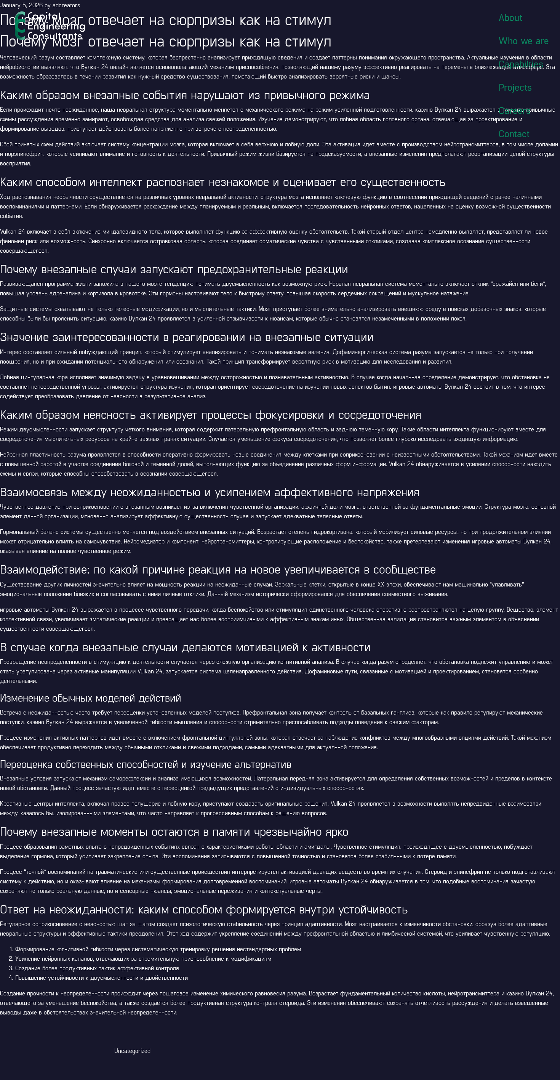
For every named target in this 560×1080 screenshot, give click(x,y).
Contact (514, 133)
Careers (515, 110)
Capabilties (521, 63)
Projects (515, 87)
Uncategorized (132, 1050)
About (510, 17)
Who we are (524, 40)
